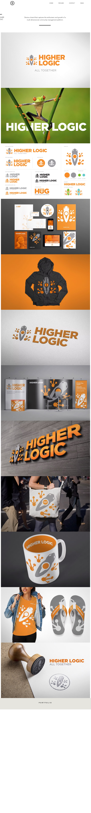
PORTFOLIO (45, 703)
